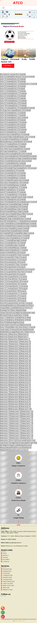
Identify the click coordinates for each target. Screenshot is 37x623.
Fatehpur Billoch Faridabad (24, 214)
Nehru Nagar (16, 310)
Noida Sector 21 (15, 346)
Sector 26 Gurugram (19, 252)
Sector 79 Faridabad (20, 194)
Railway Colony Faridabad (8, 153)
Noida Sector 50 (5, 370)
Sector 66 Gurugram (19, 274)
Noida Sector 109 (27, 416)
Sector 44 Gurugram (6, 262)
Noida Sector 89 (5, 402)
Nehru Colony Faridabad (20, 117)
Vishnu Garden (21, 440)
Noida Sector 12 (5, 341)
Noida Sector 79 (25, 392)
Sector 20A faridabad (6, 158)
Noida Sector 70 (25, 385)
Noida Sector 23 (5, 349)
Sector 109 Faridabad (21, 182)
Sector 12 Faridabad (20, 93)
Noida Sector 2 (30, 332)
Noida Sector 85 (25, 397)
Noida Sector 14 (25, 341)
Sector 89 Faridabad (6, 199)
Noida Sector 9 (4, 339)
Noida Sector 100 (26, 409)
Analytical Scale (7, 575)
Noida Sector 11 (25, 339)
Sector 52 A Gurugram (19, 259)
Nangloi (9, 447)
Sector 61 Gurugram (6, 271)
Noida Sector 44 (5, 365)
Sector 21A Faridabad (6, 122)
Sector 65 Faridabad (6, 146)
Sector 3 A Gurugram (6, 283)
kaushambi (27, 324)
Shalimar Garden (13, 315)
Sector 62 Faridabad (19, 98)
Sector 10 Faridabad (19, 86)
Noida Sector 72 (15, 387)
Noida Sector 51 (15, 370)
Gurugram (28, 445)
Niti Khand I (3, 315)
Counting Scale (7, 579)
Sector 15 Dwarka (29, 327)
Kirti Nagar (10, 445)
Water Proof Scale (8, 585)
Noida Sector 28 (25, 351)
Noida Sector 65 (5, 382)
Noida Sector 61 (25, 377)
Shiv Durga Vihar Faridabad (8, 110)
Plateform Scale (7, 589)
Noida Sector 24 (15, 349)
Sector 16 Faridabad (6, 243)
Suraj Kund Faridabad (6, 93)
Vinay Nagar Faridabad (7, 187)
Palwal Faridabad (16, 226)
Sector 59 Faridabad (6, 125)
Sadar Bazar (3, 442)
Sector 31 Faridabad (6, 108)
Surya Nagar (11, 332)
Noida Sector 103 (27, 411)
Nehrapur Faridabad (20, 247)
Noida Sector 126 (5, 430)
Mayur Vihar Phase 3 (17, 327)
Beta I (17, 308)
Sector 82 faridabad (25, 165)
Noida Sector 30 (15, 353)
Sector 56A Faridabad (6, 247)
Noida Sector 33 (15, 356)
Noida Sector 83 (5, 397)
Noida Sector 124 (16, 428)
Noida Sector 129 (5, 433)
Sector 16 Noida (15, 317)
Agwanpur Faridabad (19, 185)
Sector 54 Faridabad (6, 112)
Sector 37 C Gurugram (6, 288)
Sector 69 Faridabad (6, 185)
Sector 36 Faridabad (19, 243)
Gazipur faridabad (5, 170)
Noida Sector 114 (16, 421)
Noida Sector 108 (16, 416)
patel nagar (31, 312)
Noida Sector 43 (25, 363)
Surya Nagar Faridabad (29, 226)
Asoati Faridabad (31, 221)
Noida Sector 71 (5, 387)
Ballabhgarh (21, 445)
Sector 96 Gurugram (6, 303)
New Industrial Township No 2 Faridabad (12, 74)
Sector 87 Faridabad (6, 192)
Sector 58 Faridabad (19, 120)
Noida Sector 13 (15, 341)
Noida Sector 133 (16, 435)
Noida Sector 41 (5, 363)
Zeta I (31, 305)
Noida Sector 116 (5, 423)
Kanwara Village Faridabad (8, 197)
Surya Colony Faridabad (7, 228)
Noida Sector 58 (25, 375)
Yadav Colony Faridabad (7, 206)
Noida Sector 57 (15, 375)
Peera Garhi (19, 447)
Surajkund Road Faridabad (8, 230)
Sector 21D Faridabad (19, 129)
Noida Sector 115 (27, 421)
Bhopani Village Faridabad (20, 211)
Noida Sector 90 (15, 402)
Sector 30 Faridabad (6, 84)
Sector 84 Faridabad (21, 206)
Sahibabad (3, 305)
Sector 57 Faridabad (20, 105)
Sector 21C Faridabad (6, 144)
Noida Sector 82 (25, 394)
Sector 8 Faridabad (19, 88)
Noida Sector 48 (15, 368)
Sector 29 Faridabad (6, 86)
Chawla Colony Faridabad (7, 214)
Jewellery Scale (7, 577)
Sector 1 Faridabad (21, 250)
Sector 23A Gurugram (19, 298)
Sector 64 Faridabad (19, 125)
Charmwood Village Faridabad (9, 137)
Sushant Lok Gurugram (7, 255)
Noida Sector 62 (5, 380)
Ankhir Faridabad (24, 149)
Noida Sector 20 (5, 346)
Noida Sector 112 (27, 418)
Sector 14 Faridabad (23, 134)
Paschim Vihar (30, 440)
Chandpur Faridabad (6, 216)
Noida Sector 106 (27, 414)
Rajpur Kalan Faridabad (20, 209)
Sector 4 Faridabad (6, 235)
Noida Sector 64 (25, 380)
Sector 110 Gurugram (20, 279)
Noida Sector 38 (5, 361)
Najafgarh (3, 450)
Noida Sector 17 (15, 344)
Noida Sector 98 (5, 409)
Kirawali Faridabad (6, 211)
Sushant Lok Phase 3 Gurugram (22, 303)
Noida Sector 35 (5, 358)
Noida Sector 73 (25, 387)
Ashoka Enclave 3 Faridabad (20, 235)
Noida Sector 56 (5, 375)
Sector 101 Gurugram (19, 296)
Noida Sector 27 (15, 351)
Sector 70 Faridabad (6, 173)
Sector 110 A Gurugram (7, 281)
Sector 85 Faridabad (19, 202)
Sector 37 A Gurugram (21, 286)
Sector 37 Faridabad (19, 91)
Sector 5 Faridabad (19, 84)
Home (5, 553)
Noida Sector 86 (5, 399)
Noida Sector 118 (27, 423)
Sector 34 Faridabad (6, 115)
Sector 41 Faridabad (6, 127)
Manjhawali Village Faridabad (9, 218)
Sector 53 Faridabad (20, 122)
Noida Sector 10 (14, 339)
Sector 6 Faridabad (6, 180)
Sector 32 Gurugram (6, 264)
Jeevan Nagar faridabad (21, 158)
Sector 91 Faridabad (19, 216)
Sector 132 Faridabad (6, 194)
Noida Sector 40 (25, 361)
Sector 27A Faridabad (23, 110)
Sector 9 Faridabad (6, 76)
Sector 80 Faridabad (6, 221)
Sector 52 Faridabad (6, 132)
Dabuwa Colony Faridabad (8, 238)
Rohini (18, 442)
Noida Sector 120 (16, 426)
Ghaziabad (30, 329)
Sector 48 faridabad (21, 156)
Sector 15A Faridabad (6, 100)
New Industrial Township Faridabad (23, 76)
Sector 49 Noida (15, 320)
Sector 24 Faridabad (18, 170)
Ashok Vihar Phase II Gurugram (22, 271)
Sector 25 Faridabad (6, 96)
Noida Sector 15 (5, 344)
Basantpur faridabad (19, 163)
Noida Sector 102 (16, 411)
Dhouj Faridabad (17, 223)
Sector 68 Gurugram (6, 300)
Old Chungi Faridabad (6, 151)
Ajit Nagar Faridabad (22, 204)
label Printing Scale (8, 581)
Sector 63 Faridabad (19, 127)
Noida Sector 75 (15, 389)
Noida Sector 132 (5, 435)
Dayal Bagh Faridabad (19, 240)
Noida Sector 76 (25, 389)
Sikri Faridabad (4, 233)
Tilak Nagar (11, 442)
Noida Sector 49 (25, 368)
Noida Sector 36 (15, 358)
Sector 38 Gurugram (19, 262)
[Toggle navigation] (3, 8)
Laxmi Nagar (19, 324)
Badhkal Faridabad (6, 190)
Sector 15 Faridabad (6, 91)
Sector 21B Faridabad (19, 103)
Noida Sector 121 (27, 426)
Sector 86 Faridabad (19, 199)
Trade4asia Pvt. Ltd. (19, 620)
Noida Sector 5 (23, 334)
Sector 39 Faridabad (6, 117)
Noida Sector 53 (5, 373)
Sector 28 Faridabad (6, 120)
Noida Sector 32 (5, 356)
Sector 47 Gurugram (6, 298)
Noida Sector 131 (27, 433)
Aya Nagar (13, 322)
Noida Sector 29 (5, 353)
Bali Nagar (3, 445)
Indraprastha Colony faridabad (22, 161)
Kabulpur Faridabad (25, 218)
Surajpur (2, 308)
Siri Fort (13, 440)
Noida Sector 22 (25, 346)
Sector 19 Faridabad (6, 79)
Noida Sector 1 (20, 332)
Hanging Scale (7, 571)
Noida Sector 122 (5, 440)
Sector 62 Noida (25, 317)
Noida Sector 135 (5, 438)
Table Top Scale (8, 583)
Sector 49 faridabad (6, 168)
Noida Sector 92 (5, 404)
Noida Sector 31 (25, 353)
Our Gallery (6, 559)
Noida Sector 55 (25, 373)
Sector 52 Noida (5, 320)
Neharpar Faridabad (6, 129)
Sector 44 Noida (25, 320)
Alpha (9, 305)
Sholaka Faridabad (22, 230)
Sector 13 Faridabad (19, 112)
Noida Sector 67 (25, 382)
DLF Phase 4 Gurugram (19, 257)
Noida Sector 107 (5, 416)
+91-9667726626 (10, 539)
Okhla (13, 447)
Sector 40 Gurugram (6, 267)
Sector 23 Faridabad (19, 96)
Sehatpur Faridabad (19, 146)
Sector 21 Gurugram (21, 276)
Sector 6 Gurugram (6, 257)
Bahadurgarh (10, 450)
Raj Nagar (23, 310)
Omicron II (15, 305)
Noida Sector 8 (14, 336)
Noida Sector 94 (25, 404)
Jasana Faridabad (31, 202)
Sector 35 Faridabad (19, 108)
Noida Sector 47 (5, 368)
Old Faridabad (30, 108)
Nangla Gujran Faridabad (7, 204)
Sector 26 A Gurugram (27, 269)
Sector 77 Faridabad (19, 221)
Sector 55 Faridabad (6, 98)
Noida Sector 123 (5, 428)
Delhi (5, 332)
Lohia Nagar (15, 312)
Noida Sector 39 (15, 361)
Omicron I (29, 308)
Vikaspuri (14, 329)
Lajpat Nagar (24, 442)
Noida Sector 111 (16, 418)
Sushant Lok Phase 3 (21, 450)
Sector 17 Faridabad (19, 115)
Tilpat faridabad (18, 168)
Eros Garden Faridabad (22, 228)
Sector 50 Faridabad (25, 141)
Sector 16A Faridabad (6, 105)
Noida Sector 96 (15, 406)
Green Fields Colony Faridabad (9, 149)
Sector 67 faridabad (6, 161)
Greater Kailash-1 (5, 329)
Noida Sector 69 (15, 385)
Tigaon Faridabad (5, 223)
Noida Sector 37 (25, 358)
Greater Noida (22, 329)
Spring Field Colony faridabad (9, 165)
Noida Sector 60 (15, 377)
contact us (6, 561)
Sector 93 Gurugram (6, 291)
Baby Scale (6, 587)
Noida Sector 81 (15, 394)
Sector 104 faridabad (29, 168)
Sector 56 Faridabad (6, 88)
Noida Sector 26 (5, 351)
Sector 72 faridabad (6, 163)
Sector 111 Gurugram (20, 293)
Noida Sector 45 (15, 365)
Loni (15, 445)
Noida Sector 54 (15, 373)
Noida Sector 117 (16, 423)
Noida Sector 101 (5, 411)
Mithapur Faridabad (19, 178)
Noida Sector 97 (25, 406)
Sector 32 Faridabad (23, 238)
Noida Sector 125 (27, 428)
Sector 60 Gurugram (19, 267)
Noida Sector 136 (16, 438)
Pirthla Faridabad (5, 226)
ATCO (18, 3)
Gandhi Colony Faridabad (23, 153)
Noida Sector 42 (15, 363)
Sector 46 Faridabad (6, 178)
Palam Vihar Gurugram (7, 276)
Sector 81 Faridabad (6, 175)
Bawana (28, 447)
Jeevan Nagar (32, 158)
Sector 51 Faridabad (19, 132)
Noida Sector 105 (16, 414)
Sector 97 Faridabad (19, 192)
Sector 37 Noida (5, 317)
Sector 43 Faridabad (22, 139)
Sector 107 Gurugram (19, 283)
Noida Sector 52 (25, 370)
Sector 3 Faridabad (6, 245)
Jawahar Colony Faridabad (27, 137)
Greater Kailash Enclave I (7, 324)
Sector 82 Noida (5, 322)
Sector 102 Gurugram (6, 293)
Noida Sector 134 (27, 435)
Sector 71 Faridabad (20, 151)
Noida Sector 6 (4, 336)
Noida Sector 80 (5, 394)
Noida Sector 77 (5, 392)
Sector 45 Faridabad (19, 173)
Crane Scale (6, 573)
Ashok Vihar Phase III (6, 279)
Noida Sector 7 (23, 336)
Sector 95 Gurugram (6, 259)
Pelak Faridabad (15, 233)
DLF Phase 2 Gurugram (22, 255)
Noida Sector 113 (5, 421)
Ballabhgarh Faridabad (29, 223)
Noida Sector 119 (5, 426)
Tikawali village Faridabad (25, 197)
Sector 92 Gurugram (6, 296)
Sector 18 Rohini (5, 327)
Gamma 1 (23, 308)
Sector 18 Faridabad (19, 81)
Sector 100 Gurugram (19, 300)
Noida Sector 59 (5, 377)
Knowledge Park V (5, 310)
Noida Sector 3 (4, 334)
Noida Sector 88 (25, 399)
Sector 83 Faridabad (19, 175)
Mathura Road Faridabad (7, 250)
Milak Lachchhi (10, 308)
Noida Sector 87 (15, 399)
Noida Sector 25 (25, 349)
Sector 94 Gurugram (6, 274)
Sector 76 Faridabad (18, 190)
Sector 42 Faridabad (20, 144)
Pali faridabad (32, 156)
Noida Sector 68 (5, 385)
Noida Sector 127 (16, 430)
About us (6, 555)
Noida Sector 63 (15, 380)
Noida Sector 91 (25, 402)
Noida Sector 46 (25, 365)
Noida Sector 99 (15, 409)
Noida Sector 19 (25, 344)
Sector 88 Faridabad (6, 209)
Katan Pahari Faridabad (7, 182)
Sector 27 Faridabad (6, 81)
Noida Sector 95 (5, 406)
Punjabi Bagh (33, 442)
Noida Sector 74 (5, 389)
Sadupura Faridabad (6, 252)
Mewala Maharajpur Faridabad (9, 141)
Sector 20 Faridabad (19, 79)
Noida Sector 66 (15, 382)
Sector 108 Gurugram (19, 291)
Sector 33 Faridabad (20, 100)
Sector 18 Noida (23, 315)
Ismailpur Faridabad (18, 245)
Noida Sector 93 (15, 404)
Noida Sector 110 (5, 418)
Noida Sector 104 (5, 414)
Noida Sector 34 (25, 356)
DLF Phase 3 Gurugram (20, 264)
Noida (2, 332)
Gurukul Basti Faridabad (7, 139)
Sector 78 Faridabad (6, 202)
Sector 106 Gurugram (21, 281)
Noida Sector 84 (15, 397)
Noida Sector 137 (27, 438)
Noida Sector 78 (15, 392)
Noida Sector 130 (16, 433)
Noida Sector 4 (14, 334)
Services (5, 557)
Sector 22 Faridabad (6, 103)
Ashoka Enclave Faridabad (8, 134)
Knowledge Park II (23, 305)
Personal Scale (7, 569)
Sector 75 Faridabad (20, 187)
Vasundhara (23, 312)
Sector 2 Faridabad (31, 84)
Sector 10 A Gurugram (7, 286)
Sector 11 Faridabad (6, 240)
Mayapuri (3, 447)
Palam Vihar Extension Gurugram (10, 269)
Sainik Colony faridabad (7, 156)
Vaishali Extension (5, 312)
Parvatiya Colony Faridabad (20, 180)
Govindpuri (20, 322)
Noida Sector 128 (27, 430)
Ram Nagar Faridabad (27, 233)
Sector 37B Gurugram (20, 288)
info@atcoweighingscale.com (12, 542)
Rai (25, 447)
